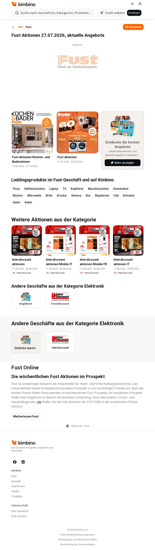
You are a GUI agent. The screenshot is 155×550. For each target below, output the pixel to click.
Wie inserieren (20, 511)
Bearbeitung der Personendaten (77, 544)
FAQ (14, 476)
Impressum (18, 486)
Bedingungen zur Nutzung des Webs (77, 539)
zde (38, 402)
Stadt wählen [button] (115, 13)
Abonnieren (135, 27)
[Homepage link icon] (67, 426)
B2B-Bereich (19, 516)
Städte (15, 491)
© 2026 (77, 529)
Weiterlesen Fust (26, 416)
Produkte (16, 496)
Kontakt (16, 481)
